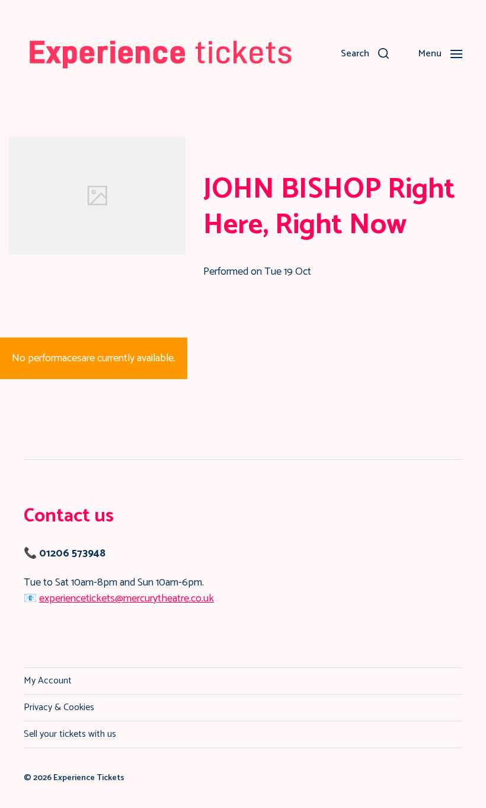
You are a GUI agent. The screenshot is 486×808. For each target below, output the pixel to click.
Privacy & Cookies (59, 707)
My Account (48, 681)
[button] (365, 53)
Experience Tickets (88, 778)
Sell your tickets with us (70, 734)
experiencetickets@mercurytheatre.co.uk (126, 598)
